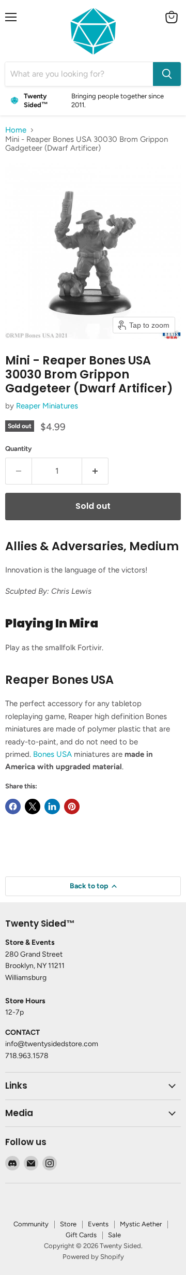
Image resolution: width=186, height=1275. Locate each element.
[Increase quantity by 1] (95, 471)
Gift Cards (81, 1235)
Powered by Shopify (93, 1257)
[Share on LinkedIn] (52, 806)
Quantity (18, 448)
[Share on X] (32, 806)
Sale (114, 1235)
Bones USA (52, 754)
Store (68, 1224)
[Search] (167, 74)
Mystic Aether (141, 1224)
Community (31, 1224)
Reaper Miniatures (47, 406)
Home (15, 130)
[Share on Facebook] (13, 806)
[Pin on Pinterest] (72, 806)
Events (98, 1224)
